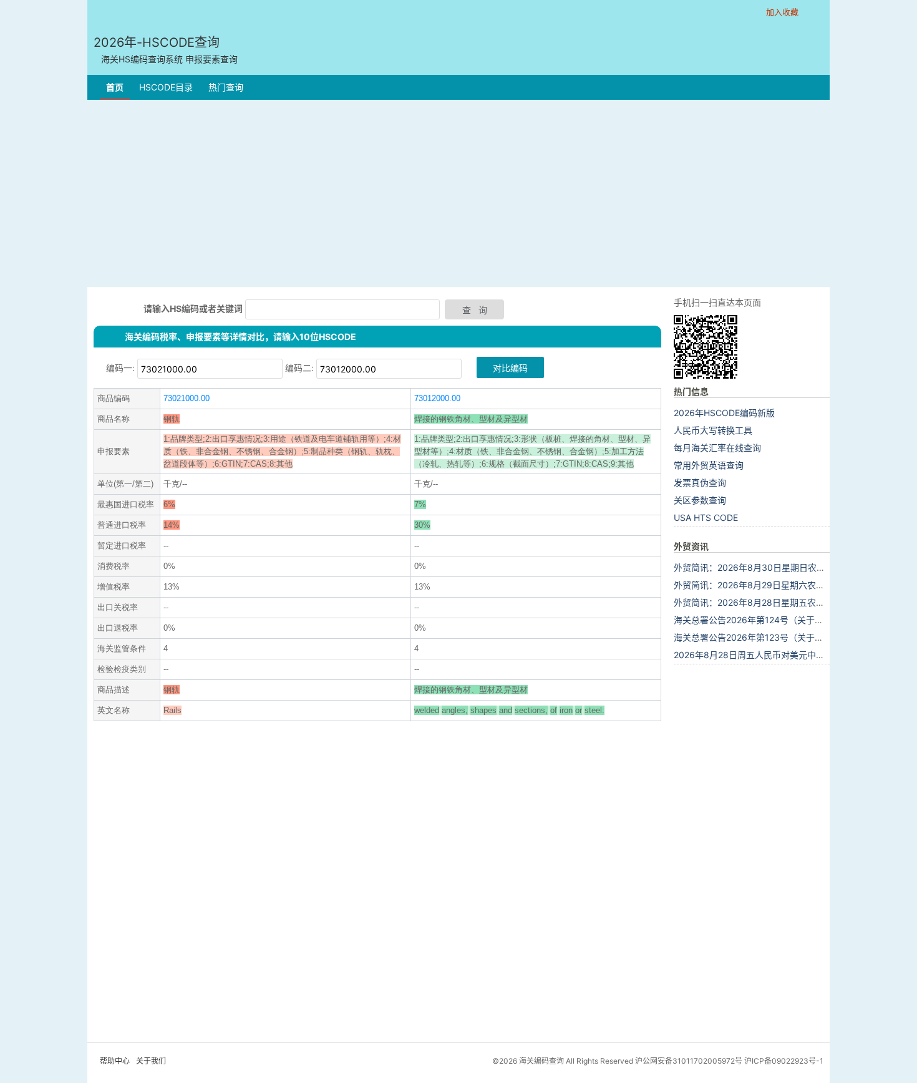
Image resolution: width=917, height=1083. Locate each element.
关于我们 (151, 1061)
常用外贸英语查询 (709, 465)
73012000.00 (437, 398)
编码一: (120, 367)
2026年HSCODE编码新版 (724, 412)
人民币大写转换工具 (713, 430)
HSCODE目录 (166, 87)
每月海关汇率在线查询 (717, 447)
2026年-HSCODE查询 (166, 49)
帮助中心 (115, 1061)
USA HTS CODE (706, 517)
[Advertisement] (458, 193)
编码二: (299, 367)
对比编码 (510, 367)
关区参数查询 (700, 500)
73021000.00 (186, 398)
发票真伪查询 (700, 482)
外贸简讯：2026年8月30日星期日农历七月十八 (767, 567)
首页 (115, 87)
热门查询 (225, 87)
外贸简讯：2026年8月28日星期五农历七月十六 (767, 602)
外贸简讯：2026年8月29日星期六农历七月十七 (767, 585)
